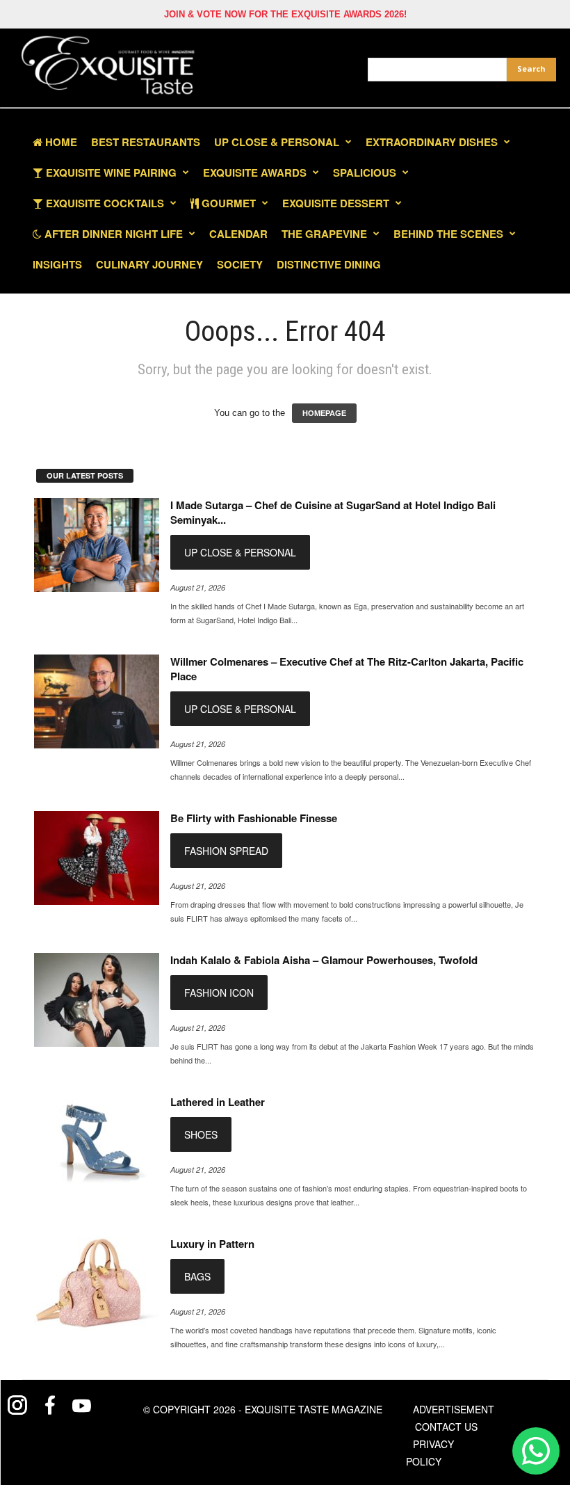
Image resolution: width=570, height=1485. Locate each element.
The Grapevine (324, 233)
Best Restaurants (145, 142)
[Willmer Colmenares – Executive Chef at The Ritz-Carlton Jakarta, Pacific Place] (96, 701)
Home (59, 142)
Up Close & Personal (276, 142)
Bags (197, 1276)
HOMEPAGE (324, 413)
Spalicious (364, 172)
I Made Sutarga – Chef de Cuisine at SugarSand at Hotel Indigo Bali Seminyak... (333, 512)
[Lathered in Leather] (96, 1142)
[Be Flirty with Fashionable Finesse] (96, 858)
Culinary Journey (149, 264)
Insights (57, 264)
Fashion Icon (219, 993)
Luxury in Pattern (212, 1243)
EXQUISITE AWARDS (255, 172)
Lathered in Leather (217, 1101)
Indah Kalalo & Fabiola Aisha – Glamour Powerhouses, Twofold (324, 960)
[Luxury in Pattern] (96, 1284)
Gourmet (227, 203)
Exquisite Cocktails (103, 203)
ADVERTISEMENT (453, 1409)
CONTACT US (446, 1427)
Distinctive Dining (329, 264)
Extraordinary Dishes (432, 142)
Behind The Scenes (448, 233)
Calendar (238, 233)
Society (240, 264)
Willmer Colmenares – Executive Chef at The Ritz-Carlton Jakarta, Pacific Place (346, 669)
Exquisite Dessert (335, 203)
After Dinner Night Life (112, 233)
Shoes (201, 1134)
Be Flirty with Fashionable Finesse (253, 818)
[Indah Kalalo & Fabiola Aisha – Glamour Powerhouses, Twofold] (96, 1000)
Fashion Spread (226, 851)
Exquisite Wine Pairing (110, 172)
